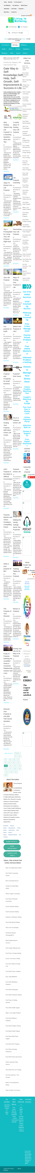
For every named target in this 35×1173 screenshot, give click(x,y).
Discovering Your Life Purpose (17, 231)
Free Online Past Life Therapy (13, 1069)
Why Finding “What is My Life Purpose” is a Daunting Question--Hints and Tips (8, 132)
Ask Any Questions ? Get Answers (27, 266)
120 (7, 772)
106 (6, 768)
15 (15, 756)
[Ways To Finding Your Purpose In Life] (17, 274)
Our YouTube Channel (21, 1116)
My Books (6, 825)
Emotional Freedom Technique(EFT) (27, 133)
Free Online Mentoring (27, 349)
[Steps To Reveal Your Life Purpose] (8, 179)
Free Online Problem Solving (13, 1026)
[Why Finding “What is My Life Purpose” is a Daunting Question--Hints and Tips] (8, 119)
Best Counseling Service (12, 880)
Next (6, 775)
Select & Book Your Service (13, 1090)
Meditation (26, 49)
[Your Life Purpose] (8, 274)
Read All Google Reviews (27, 587)
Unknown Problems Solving (27, 359)
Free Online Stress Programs (13, 971)
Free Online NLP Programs (13, 1044)
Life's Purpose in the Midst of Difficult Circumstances (9, 474)
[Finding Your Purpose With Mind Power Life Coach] (8, 419)
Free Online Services (14, 1109)
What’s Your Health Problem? (13, 1013)
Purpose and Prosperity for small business (7, 379)
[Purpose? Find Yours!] (17, 370)
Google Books (11, 828)
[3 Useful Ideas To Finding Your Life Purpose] (17, 119)
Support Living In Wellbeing (21, 1125)
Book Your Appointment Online (14, 868)
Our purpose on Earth (8, 329)
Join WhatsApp (13, 27)
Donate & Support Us (27, 433)
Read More (6, 171)
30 (19, 756)
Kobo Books (12, 830)
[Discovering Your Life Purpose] (17, 226)
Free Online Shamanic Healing (13, 994)
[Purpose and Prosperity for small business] (8, 370)
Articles (25, 53)
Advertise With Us (27, 426)
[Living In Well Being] (17, 21)
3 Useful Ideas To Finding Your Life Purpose (16, 127)
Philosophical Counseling (27, 316)
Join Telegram (24, 27)
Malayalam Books (12, 834)
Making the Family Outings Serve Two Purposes (17, 525)
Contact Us (14, 12)
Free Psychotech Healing (12, 911)
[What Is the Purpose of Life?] (17, 323)
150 (16, 772)
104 (15, 765)
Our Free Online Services (27, 294)
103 (10, 765)
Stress (10, 49)
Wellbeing (23, 45)
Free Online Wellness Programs (26, 214)
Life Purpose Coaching (16, 180)
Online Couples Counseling (13, 893)
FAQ (7, 1114)
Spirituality (6, 8)
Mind (11, 53)
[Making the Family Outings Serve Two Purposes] (17, 516)
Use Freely (13, 8)
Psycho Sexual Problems (27, 338)
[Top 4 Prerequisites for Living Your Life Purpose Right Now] (8, 226)
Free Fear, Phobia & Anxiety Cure (26, 162)
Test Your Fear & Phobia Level (27, 410)
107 (10, 768)
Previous (17, 753)
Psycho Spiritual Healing (12, 906)
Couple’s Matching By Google (27, 400)
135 (11, 772)
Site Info (10, 2)
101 (18, 762)
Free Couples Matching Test (13, 948)
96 (14, 759)
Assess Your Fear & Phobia (13, 958)
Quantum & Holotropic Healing (13, 917)
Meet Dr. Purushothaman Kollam (27, 273)
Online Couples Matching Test (27, 390)
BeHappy (4, 53)
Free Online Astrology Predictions (26, 242)
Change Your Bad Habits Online (26, 86)
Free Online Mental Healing (13, 922)
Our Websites (7, 5)
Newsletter (7, 1105)
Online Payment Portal (27, 419)
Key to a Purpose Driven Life (17, 420)
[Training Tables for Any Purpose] (17, 565)
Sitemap (19, 1168)
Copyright (14, 1122)
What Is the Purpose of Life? (17, 329)
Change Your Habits (12, 854)
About (6, 1112)
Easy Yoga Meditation (11, 976)
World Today (24, 5)
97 (18, 759)
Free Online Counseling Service (26, 74)
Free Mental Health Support (13, 1031)
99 (9, 762)
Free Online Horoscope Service (14, 1057)
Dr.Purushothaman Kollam (27, 666)
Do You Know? (18, 2)
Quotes (18, 53)
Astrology (14, 1112)
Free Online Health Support (13, 1007)
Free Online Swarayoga (12, 989)
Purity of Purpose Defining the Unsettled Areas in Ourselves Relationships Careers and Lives (8, 663)
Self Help (15, 45)
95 (10, 759)
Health (3, 49)
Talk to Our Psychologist (12, 927)
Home (5, 2)
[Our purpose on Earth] (8, 323)
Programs (6, 1106)
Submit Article (11, 841)
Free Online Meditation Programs (26, 180)
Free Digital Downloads (27, 442)
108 (15, 768)
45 (5, 759)
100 (14, 762)
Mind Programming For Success (26, 140)
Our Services (16, 5)
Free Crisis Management (27, 327)
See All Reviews (27, 582)
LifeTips (18, 49)
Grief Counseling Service (27, 305)
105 (20, 765)
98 (5, 762)
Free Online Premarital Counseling (26, 98)
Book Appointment (12, 847)
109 (20, 768)
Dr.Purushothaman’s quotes (27, 653)
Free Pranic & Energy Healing (13, 953)
